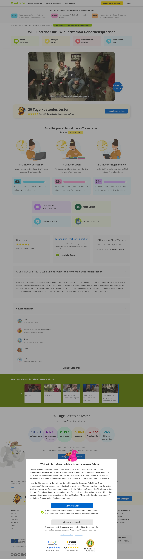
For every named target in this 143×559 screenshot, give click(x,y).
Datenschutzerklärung (82, 478)
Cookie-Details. (103, 478)
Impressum (78, 535)
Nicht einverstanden (72, 522)
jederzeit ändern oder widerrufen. (49, 495)
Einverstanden (72, 506)
